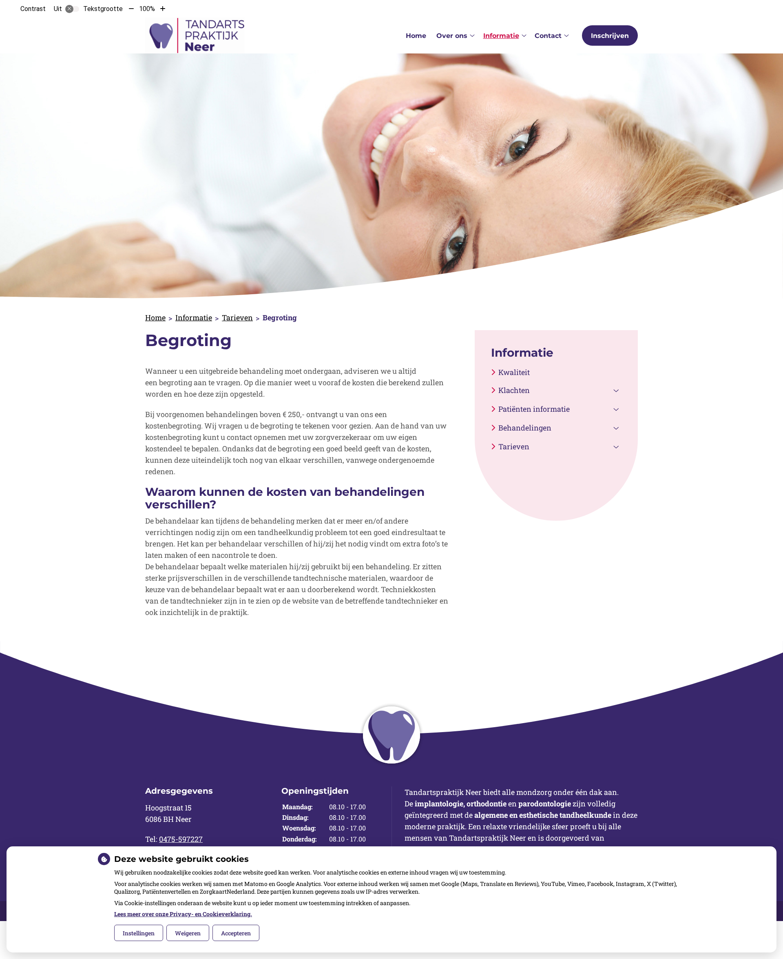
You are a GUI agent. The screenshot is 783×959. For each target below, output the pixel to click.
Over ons (451, 36)
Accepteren (236, 933)
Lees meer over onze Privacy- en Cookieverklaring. (183, 914)
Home (416, 36)
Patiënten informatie (534, 409)
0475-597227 (181, 839)
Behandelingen (524, 428)
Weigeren (188, 933)
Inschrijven (610, 36)
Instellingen (139, 933)
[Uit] (72, 9)
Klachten (514, 390)
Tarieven (237, 317)
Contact (548, 36)
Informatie (501, 36)
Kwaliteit (514, 372)
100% (147, 9)
